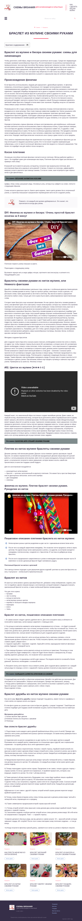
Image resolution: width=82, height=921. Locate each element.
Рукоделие (7, 849)
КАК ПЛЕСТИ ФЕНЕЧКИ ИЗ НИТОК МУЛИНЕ (14, 853)
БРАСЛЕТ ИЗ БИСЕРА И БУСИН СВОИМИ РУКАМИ (66, 853)
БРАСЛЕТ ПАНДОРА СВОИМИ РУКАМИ (63, 885)
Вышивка (54, 913)
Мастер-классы (56, 911)
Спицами (54, 908)
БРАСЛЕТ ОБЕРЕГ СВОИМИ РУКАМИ (41, 885)
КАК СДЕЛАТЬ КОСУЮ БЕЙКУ (73, 7)
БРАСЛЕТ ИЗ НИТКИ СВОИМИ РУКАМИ (12, 885)
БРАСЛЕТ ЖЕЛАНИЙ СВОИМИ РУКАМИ (38, 853)
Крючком (54, 906)
